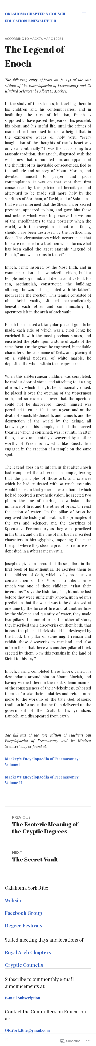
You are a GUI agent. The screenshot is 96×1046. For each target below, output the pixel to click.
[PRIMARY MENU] (84, 14)
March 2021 (53, 39)
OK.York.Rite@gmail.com (27, 1030)
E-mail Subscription (22, 997)
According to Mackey (23, 39)
